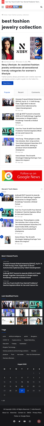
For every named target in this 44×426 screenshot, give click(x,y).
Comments (36, 92)
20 (22, 386)
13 (22, 382)
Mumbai (33, 351)
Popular (7, 92)
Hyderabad (23, 343)
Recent (20, 92)
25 (10, 391)
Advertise (13, 412)
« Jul (3, 400)
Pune (12, 354)
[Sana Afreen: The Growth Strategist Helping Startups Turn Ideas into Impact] (8, 159)
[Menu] (3, 7)
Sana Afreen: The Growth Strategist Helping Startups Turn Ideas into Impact (28, 158)
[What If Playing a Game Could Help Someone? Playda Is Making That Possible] (8, 321)
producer (5, 354)
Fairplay (14, 343)
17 (4, 386)
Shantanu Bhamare (8, 358)
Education (6, 343)
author (26, 336)
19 (16, 386)
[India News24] (13, 6)
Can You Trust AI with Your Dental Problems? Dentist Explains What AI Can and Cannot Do (29, 130)
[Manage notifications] (39, 421)
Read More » (7, 83)
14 (28, 382)
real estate (20, 354)
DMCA (29, 412)
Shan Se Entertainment (33, 354)
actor (4, 336)
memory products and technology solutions (15, 351)
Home (5, 15)
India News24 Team (9, 62)
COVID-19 (6, 340)
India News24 (36, 409)
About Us (5, 412)
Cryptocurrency (16, 340)
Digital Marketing (29, 340)
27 (22, 391)
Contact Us (22, 412)
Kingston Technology (9, 347)
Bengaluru (34, 336)
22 (33, 386)
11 (10, 382)
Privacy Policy (37, 412)
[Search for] (41, 7)
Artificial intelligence (15, 336)
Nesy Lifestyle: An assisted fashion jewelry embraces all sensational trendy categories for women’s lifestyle (20, 69)
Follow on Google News (22, 416)
